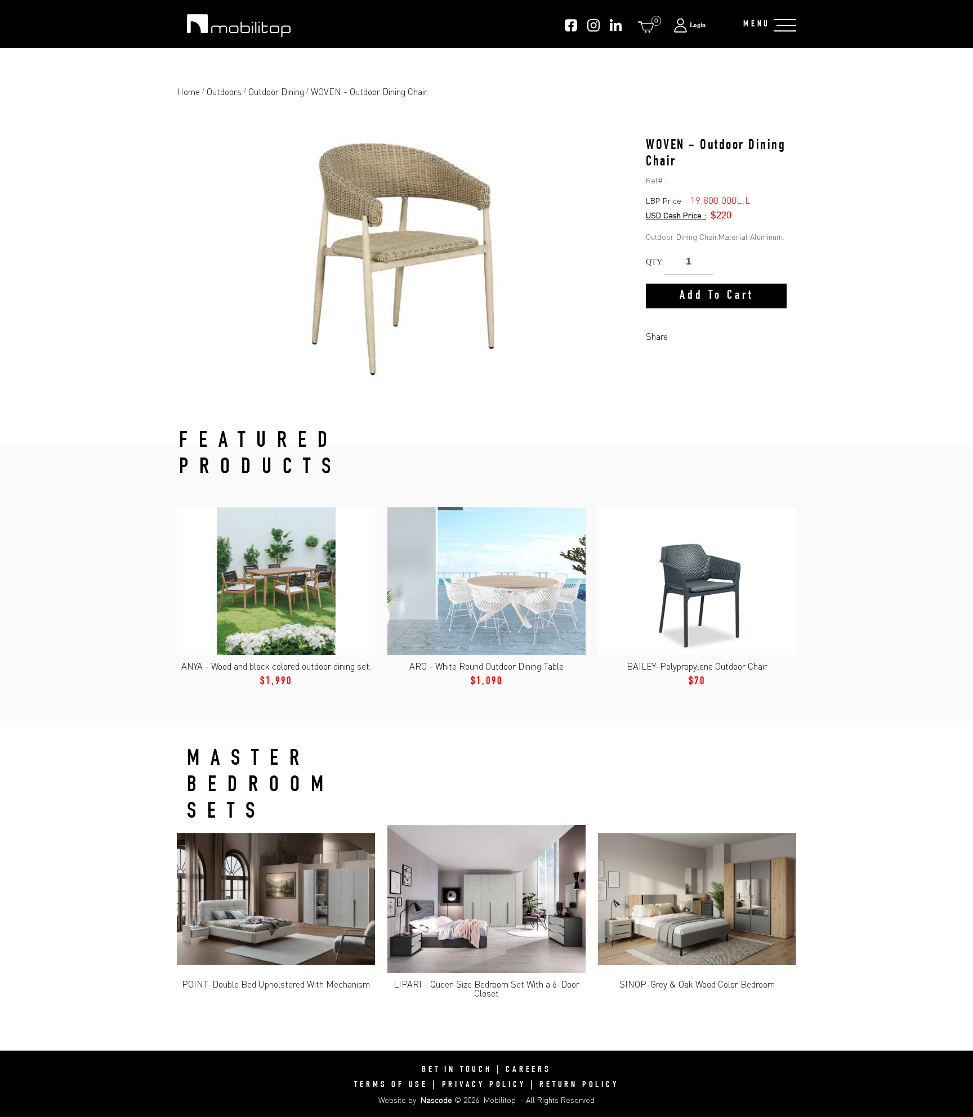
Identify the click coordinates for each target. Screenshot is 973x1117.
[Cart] (648, 26)
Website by (415, 1100)
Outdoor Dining (276, 91)
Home (188, 91)
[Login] (702, 25)
